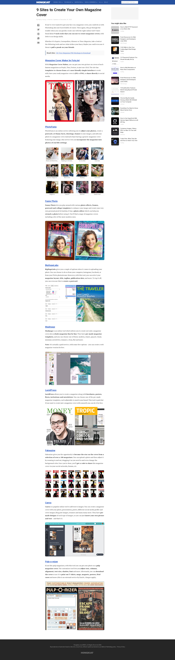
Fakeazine (50, 450)
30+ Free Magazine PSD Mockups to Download (73, 53)
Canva (48, 502)
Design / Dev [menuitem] (57, 2)
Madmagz (50, 327)
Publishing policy (111, 647)
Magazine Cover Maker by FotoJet (62, 60)
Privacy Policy (121, 647)
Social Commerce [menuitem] (90, 2)
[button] (38, 25)
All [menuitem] (100, 2)
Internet (50, 19)
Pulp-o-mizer (51, 561)
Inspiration (78, 2)
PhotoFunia (51, 127)
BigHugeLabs (51, 265)
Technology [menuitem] (68, 2)
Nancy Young (42, 19)
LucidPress (50, 390)
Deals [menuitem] (106, 2)
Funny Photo (51, 201)
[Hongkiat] (43, 2)
